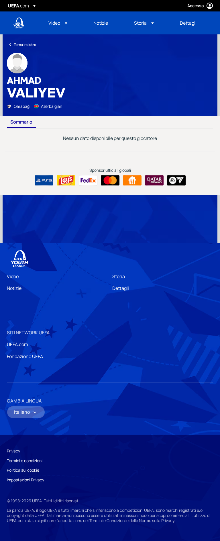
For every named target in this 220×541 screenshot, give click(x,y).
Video (13, 276)
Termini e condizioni (24, 460)
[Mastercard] (110, 180)
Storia (118, 276)
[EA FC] (176, 180)
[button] (58, 22)
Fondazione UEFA (25, 356)
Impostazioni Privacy (25, 480)
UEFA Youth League (19, 22)
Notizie (14, 288)
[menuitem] (64, 22)
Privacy (13, 451)
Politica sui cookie (23, 470)
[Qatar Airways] (154, 180)
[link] (101, 22)
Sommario (21, 122)
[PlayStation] (44, 180)
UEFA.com (17, 344)
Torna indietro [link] (25, 44)
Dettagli (120, 288)
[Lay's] (66, 180)
